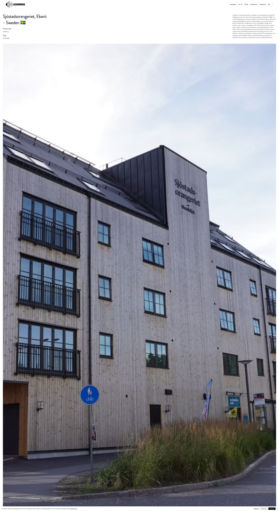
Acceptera (272, 508)
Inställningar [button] (256, 508)
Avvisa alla (263, 508)
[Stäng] (277, 509)
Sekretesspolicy (73, 508)
